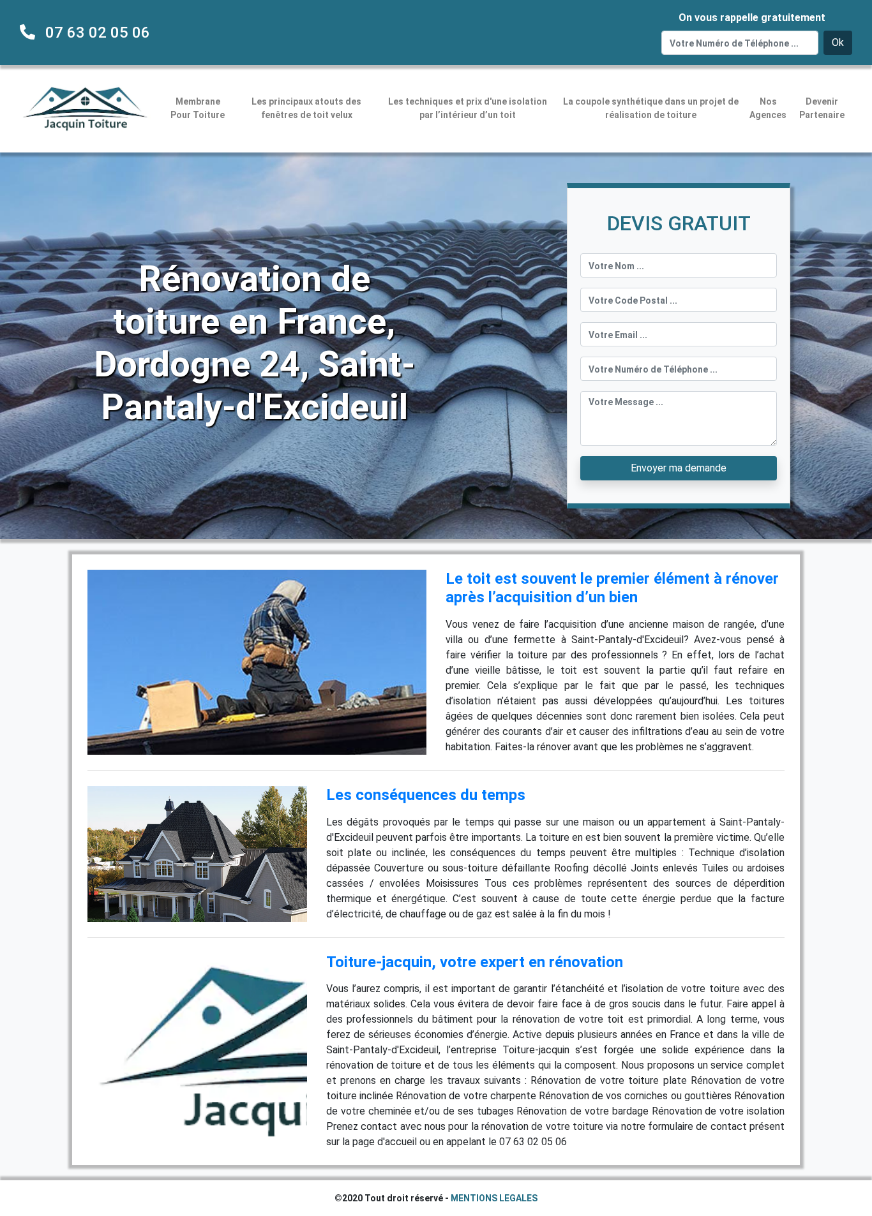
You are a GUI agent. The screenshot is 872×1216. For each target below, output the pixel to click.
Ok (838, 42)
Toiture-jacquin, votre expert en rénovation (474, 962)
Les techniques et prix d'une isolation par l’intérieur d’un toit (467, 108)
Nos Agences (767, 108)
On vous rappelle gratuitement (752, 17)
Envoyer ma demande (678, 468)
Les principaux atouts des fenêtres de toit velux (306, 108)
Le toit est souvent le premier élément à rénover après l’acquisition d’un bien (612, 588)
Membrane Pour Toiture (197, 108)
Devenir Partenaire (822, 108)
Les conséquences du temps (425, 795)
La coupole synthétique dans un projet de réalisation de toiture (651, 108)
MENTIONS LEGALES (494, 1198)
